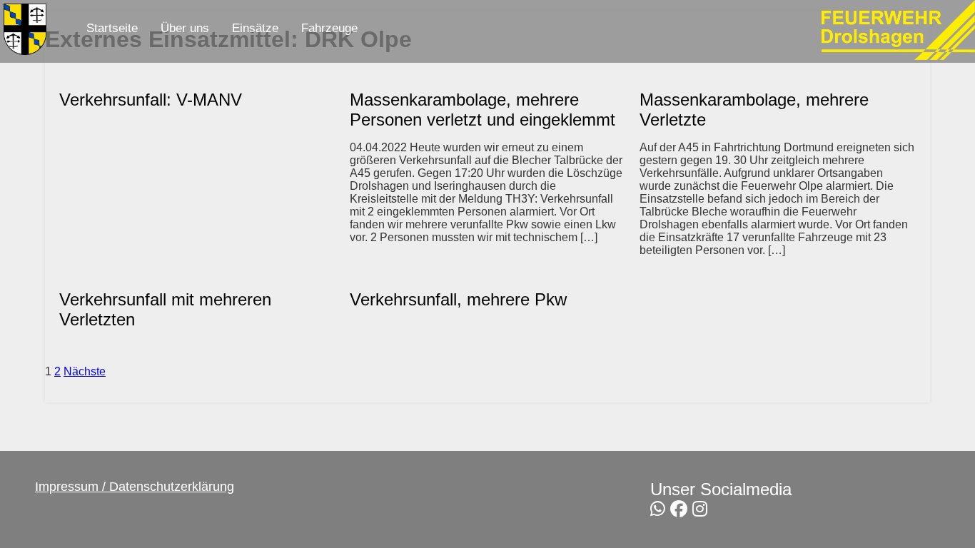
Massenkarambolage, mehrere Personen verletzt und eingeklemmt (482, 109)
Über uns (185, 28)
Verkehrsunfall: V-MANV (150, 99)
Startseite (112, 28)
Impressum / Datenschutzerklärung (134, 487)
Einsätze (255, 28)
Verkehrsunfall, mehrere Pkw (458, 299)
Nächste (85, 371)
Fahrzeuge (329, 28)
